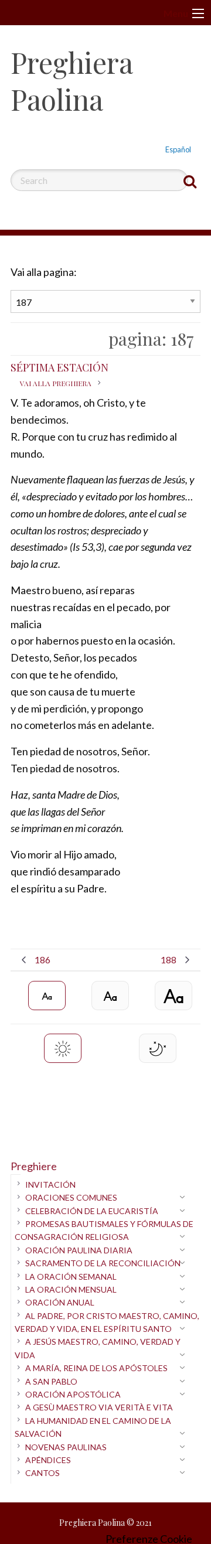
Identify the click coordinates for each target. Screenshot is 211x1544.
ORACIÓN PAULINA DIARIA (78, 1250)
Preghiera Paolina (71, 80)
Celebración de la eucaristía (91, 1211)
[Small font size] (47, 995)
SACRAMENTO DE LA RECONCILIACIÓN (103, 1263)
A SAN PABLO (51, 1381)
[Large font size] (173, 995)
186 (42, 959)
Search (190, 181)
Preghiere (34, 1166)
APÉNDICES (48, 1460)
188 (168, 959)
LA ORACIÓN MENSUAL (71, 1289)
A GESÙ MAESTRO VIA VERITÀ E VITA (99, 1407)
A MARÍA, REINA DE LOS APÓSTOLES (96, 1368)
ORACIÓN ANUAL (59, 1302)
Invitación (50, 1184)
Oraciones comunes (71, 1197)
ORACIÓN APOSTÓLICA (73, 1394)
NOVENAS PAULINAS (66, 1447)
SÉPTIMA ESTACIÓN (59, 374)
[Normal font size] (110, 995)
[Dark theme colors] (157, 1048)
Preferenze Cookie (149, 1538)
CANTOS (42, 1473)
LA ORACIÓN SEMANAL (71, 1276)
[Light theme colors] (62, 1048)
